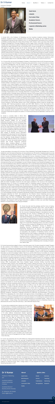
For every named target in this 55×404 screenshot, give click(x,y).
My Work (35, 3)
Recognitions (39, 383)
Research (46, 383)
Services (46, 376)
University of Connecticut (43, 67)
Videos (42, 3)
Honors (38, 378)
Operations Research (40, 156)
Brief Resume (24, 378)
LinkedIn (31, 14)
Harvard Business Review (14, 154)
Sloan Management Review (29, 154)
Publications (39, 381)
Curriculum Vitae (34, 17)
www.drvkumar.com (35, 58)
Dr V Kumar (6, 2)
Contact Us (50, 3)
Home (23, 3)
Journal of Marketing (42, 154)
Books (37, 376)
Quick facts (32, 11)
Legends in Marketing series (37, 26)
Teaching (46, 378)
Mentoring (47, 381)
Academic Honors (34, 20)
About (28, 3)
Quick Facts (24, 376)
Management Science (28, 156)
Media (31, 29)
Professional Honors (35, 23)
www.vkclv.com (46, 58)
